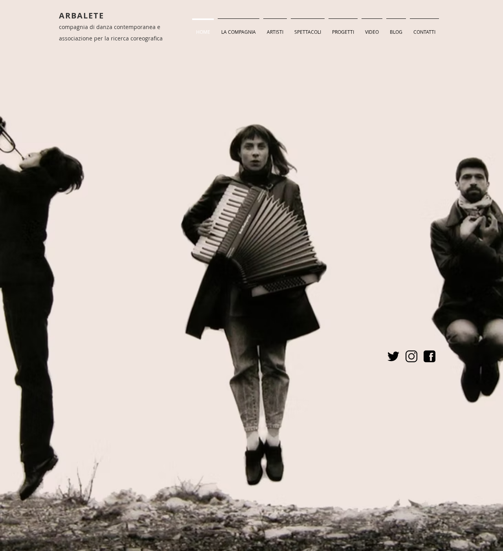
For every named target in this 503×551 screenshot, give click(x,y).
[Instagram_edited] (411, 356)
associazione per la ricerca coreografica (111, 38)
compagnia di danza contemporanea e (109, 27)
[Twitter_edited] (393, 356)
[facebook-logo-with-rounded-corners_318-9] (429, 356)
